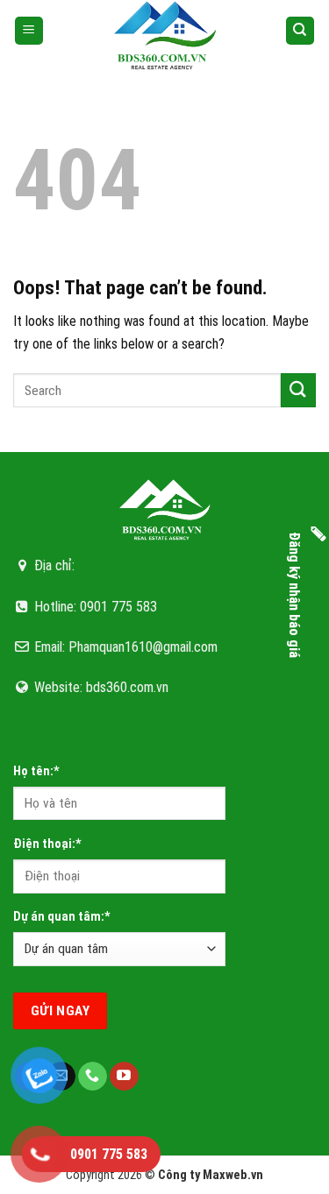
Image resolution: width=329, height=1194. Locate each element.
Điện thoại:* (47, 844)
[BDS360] (165, 35)
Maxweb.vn (233, 1175)
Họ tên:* (36, 771)
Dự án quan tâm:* (62, 916)
